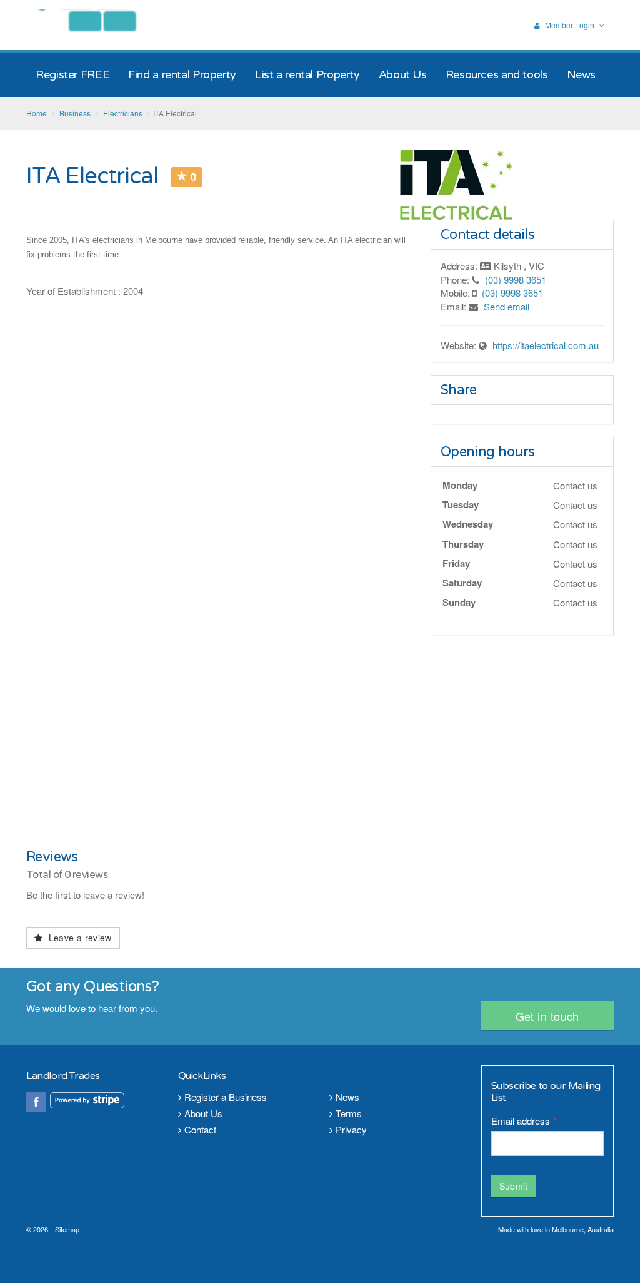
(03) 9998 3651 (515, 279)
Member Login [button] (569, 25)
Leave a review (78, 937)
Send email (506, 306)
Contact (200, 1129)
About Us (203, 1113)
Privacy (351, 1129)
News (347, 1096)
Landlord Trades (97, 24)
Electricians (122, 113)
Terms (349, 1113)
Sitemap (67, 1229)
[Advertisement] (219, 735)
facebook (36, 1102)
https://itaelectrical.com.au (545, 345)
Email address (523, 1120)
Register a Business (225, 1096)
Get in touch (547, 1016)
